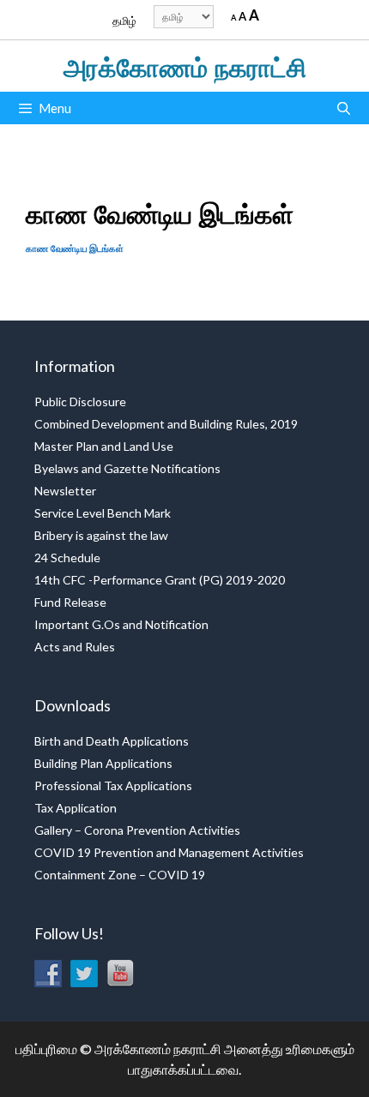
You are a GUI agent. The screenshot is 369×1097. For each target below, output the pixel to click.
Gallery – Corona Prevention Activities (137, 830)
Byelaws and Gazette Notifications (127, 468)
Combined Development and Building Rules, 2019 (166, 424)
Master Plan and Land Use (103, 446)
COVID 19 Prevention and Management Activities (169, 852)
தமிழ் (124, 20)
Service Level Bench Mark (102, 513)
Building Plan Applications (103, 763)
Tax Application (75, 807)
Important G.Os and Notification (121, 624)
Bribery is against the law (101, 535)
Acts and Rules (74, 646)
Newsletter (65, 490)
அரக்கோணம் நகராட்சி (185, 65)
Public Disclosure (80, 401)
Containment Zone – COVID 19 (119, 874)
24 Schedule (67, 557)
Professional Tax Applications (113, 785)
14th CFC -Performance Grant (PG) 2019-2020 (159, 579)
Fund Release (70, 602)
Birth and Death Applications (111, 741)
